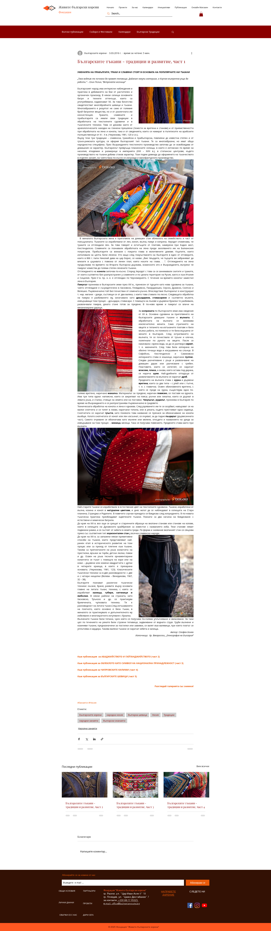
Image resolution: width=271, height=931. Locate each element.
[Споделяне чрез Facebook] (78, 739)
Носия (155, 714)
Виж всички (203, 766)
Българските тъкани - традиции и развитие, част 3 (135, 805)
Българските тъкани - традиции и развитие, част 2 (84, 805)
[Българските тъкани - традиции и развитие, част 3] (135, 785)
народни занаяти (88, 720)
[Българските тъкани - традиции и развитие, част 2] (84, 785)
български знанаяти (114, 720)
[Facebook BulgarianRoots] (190, 905)
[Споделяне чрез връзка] (102, 739)
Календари (124, 31)
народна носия (115, 714)
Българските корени (90, 714)
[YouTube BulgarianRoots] (204, 905)
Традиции (169, 714)
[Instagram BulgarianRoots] (197, 905)
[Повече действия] (192, 53)
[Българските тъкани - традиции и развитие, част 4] (186, 785)
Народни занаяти (87, 728)
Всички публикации (72, 31)
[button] (201, 14)
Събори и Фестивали (101, 31)
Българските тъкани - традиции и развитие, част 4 (186, 805)
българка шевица (137, 714)
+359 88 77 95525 (127, 900)
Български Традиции (148, 31)
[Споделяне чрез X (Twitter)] (86, 739)
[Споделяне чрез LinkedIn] (94, 739)
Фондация (65, 12)
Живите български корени (79, 7)
